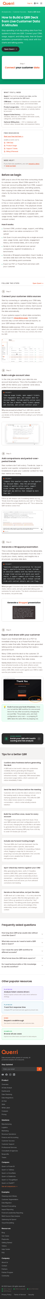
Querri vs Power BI (8, 1166)
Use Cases (5, 1236)
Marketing (5, 1131)
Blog (3, 1232)
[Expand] (40, 76)
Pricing (4, 1114)
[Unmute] (36, 76)
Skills (3, 1104)
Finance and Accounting (10, 1137)
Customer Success (19, 12)
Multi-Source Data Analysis (11, 1216)
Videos (4, 1246)
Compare (5, 1111)
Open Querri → (38, 283)
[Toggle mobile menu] (41, 3)
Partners (4, 1269)
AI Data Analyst (7, 1088)
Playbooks (5, 1239)
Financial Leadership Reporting (12, 1213)
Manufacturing (7, 1124)
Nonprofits (5, 1154)
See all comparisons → (9, 1186)
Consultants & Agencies (10, 1151)
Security (31, 1294)
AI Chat (4, 1101)
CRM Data (9, 143)
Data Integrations (7, 1098)
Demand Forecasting (9, 1206)
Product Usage (11, 145)
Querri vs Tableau (8, 1170)
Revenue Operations (9, 1134)
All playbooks (6, 12)
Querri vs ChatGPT (8, 1183)
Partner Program (7, 1272)
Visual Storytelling (8, 1223)
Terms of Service (20, 1294)
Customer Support (8, 1144)
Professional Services (9, 1147)
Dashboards (6, 1091)
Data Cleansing (7, 1094)
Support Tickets (11, 148)
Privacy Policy (6, 1294)
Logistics (5, 1127)
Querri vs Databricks (9, 1176)
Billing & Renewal (12, 151)
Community (5, 1276)
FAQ (3, 1252)
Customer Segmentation (10, 1199)
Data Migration (7, 1203)
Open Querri (9, 49)
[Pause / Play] (32, 76)
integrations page (21, 318)
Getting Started (7, 1242)
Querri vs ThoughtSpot (9, 1180)
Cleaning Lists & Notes (9, 1196)
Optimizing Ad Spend (9, 1219)
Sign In (29, 3)
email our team (11, 166)
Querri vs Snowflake (9, 1173)
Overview (5, 1084)
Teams (4, 1157)
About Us (5, 1262)
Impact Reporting (7, 1209)
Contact (4, 1266)
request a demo (33, 164)
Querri (6, 96)
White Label (6, 1108)
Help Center (6, 1249)
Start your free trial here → (13, 136)
